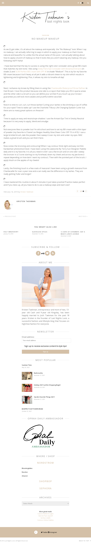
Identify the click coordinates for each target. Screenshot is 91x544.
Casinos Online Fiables (45, 520)
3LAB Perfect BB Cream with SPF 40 (31, 71)
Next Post (83, 216)
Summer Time (27, 365)
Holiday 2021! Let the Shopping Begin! (47, 385)
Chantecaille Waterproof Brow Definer (68, 88)
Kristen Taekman (26, 192)
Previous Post (10, 216)
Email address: (28, 337)
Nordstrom (45, 462)
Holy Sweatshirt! (11, 232)
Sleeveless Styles (39, 232)
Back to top (84, 541)
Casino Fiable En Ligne (45, 514)
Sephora (45, 488)
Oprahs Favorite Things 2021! (44, 397)
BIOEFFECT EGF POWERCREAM (32, 409)
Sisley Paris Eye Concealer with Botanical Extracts (59, 68)
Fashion (45, 35)
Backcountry (38, 373)
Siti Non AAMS (45, 518)
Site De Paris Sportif (45, 516)
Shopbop (45, 481)
